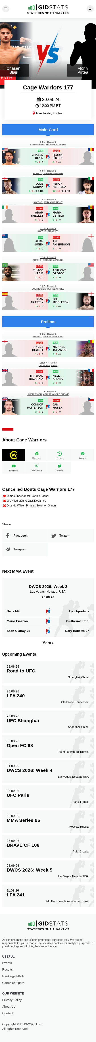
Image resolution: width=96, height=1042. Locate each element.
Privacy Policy (12, 1000)
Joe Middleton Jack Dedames (26, 500)
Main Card (48, 130)
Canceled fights (13, 983)
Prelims (48, 322)
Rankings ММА (13, 976)
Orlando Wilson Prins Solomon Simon (31, 505)
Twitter (64, 535)
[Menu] (5, 8)
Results (7, 969)
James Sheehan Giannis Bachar (28, 496)
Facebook (20, 535)
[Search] (90, 8)
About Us (8, 1006)
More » (48, 643)
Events (7, 963)
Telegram (20, 549)
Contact (7, 1013)
